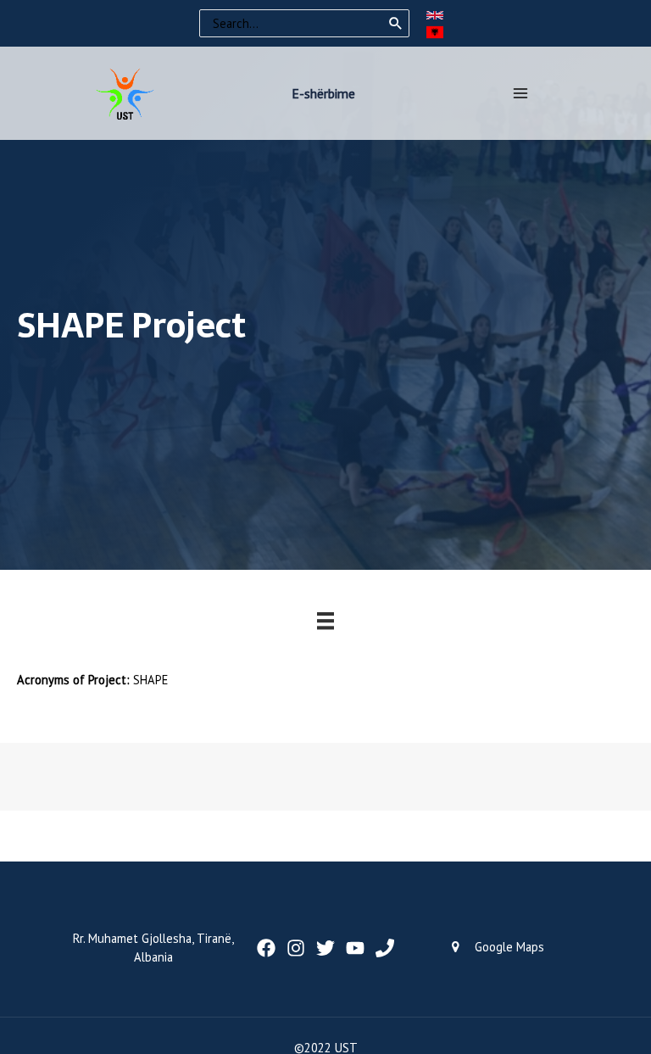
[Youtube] (355, 948)
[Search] (395, 23)
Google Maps (509, 947)
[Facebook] (266, 948)
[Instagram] (296, 948)
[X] (325, 948)
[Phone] (385, 948)
